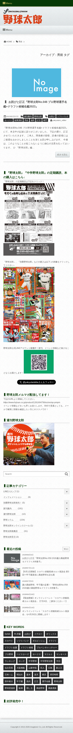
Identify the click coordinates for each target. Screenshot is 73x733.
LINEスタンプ (9, 491)
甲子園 (20, 681)
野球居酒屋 (10, 688)
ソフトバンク (62, 116)
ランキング (10, 661)
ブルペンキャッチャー (47, 647)
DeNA (7, 634)
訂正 (39, 120)
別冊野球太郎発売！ (12, 503)
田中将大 (9, 681)
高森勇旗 (52, 688)
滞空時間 (54, 674)
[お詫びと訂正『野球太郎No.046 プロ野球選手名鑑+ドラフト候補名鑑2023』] (36, 82)
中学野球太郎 (46, 661)
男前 (26, 120)
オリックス (51, 634)
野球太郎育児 (9, 537)
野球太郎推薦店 (10, 531)
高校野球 (40, 688)
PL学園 (17, 634)
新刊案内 (28, 116)
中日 (58, 661)
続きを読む (62, 154)
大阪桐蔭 (21, 668)
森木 (28, 674)
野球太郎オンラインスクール (16, 525)
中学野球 (33, 661)
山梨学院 (33, 668)
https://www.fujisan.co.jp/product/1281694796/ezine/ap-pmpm (31, 402)
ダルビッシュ (39, 641)
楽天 (36, 674)
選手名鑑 (46, 681)
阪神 (21, 688)
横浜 (44, 674)
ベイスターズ (23, 654)
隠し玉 (29, 688)
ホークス (8, 120)
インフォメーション (12, 497)
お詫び (52, 116)
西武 (28, 681)
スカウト (9, 641)
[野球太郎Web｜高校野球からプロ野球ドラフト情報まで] (22, 14)
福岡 (32, 120)
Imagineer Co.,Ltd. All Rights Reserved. (46, 727)
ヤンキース (61, 654)
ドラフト (53, 641)
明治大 (20, 674)
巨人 (42, 668)
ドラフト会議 (11, 647)
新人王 (59, 668)
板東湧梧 (18, 120)
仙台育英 (9, 668)
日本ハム (9, 674)
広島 (50, 668)
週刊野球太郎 (9, 514)
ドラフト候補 (27, 647)
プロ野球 (9, 654)
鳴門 (45, 120)
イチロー (38, 634)
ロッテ (22, 661)
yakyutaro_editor (59, 120)
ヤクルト (48, 654)
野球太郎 (38, 116)
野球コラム (8, 520)
